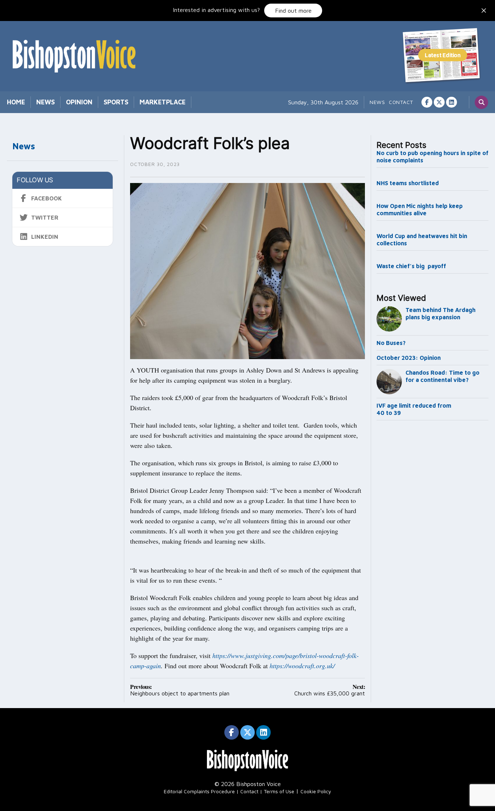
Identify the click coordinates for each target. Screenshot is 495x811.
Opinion (79, 102)
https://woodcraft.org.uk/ (302, 665)
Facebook (46, 198)
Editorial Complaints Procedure (199, 791)
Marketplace (163, 102)
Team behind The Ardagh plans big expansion (440, 313)
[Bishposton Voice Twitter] (439, 102)
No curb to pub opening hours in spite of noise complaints (432, 156)
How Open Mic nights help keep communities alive (420, 209)
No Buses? (391, 343)
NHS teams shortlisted (408, 183)
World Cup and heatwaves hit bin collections (422, 239)
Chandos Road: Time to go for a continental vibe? (442, 376)
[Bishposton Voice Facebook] (426, 102)
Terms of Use (279, 791)
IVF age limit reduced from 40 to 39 (414, 409)
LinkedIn (44, 236)
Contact (401, 102)
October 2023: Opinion (409, 357)
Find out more (293, 10)
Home (16, 102)
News (45, 102)
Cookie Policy (315, 791)
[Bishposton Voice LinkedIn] (451, 102)
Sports (116, 102)
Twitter (44, 217)
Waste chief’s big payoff (411, 266)
